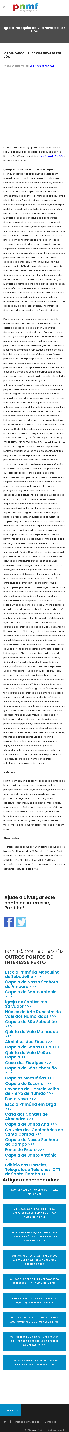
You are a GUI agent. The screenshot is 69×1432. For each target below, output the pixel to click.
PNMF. (35, 1430)
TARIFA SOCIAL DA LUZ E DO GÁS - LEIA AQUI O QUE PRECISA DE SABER (34, 1300)
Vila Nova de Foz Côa (42, 66)
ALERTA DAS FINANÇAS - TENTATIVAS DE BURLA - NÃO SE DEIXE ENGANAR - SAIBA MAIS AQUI (34, 1236)
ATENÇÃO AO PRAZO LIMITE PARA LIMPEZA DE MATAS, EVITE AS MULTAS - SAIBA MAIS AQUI (35, 1213)
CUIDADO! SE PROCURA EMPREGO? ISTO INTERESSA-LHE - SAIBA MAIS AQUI (34, 1281)
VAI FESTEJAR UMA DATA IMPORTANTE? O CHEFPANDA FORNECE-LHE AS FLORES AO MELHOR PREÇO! (34, 1341)
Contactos (50, 1421)
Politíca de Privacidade (28, 1421)
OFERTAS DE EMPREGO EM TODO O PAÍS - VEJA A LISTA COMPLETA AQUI (35, 1362)
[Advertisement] (34, 107)
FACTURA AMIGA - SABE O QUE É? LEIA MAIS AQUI (34, 1191)
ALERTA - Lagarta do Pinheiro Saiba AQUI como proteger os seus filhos (34, 1319)
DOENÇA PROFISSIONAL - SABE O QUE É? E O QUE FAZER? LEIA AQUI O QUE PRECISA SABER (34, 1259)
